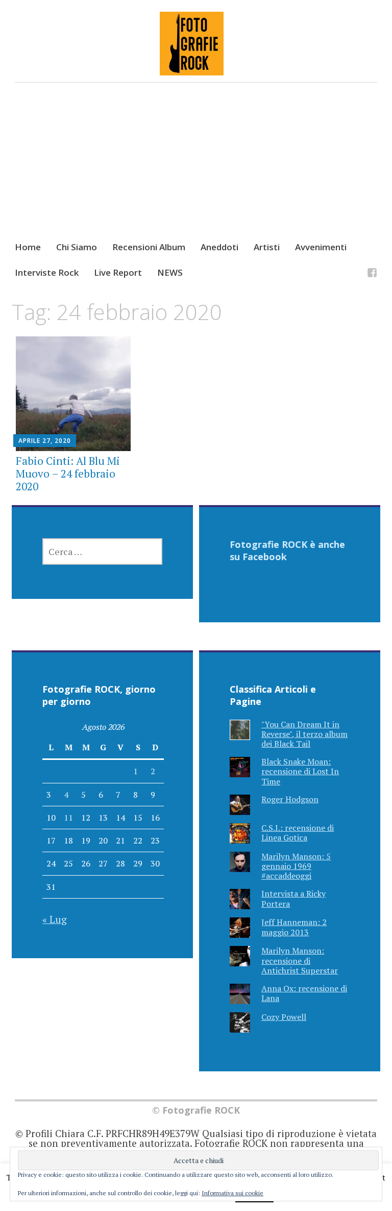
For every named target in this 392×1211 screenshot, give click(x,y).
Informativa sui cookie (232, 1193)
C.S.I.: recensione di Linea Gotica (297, 832)
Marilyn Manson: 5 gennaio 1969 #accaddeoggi (296, 866)
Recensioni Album (148, 247)
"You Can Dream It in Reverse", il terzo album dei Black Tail (304, 734)
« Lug (54, 919)
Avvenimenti (321, 247)
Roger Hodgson (289, 799)
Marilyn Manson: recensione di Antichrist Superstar (299, 960)
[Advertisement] (196, 171)
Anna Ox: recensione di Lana (304, 993)
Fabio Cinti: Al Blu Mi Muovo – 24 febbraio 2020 (68, 473)
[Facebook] (372, 273)
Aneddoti (219, 247)
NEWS (170, 272)
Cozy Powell (283, 1016)
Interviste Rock (47, 272)
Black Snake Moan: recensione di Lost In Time (300, 771)
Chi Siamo (76, 247)
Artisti (267, 247)
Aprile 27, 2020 (44, 440)
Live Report (118, 272)
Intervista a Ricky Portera (293, 898)
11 (68, 817)
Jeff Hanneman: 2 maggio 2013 (294, 926)
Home (28, 247)
